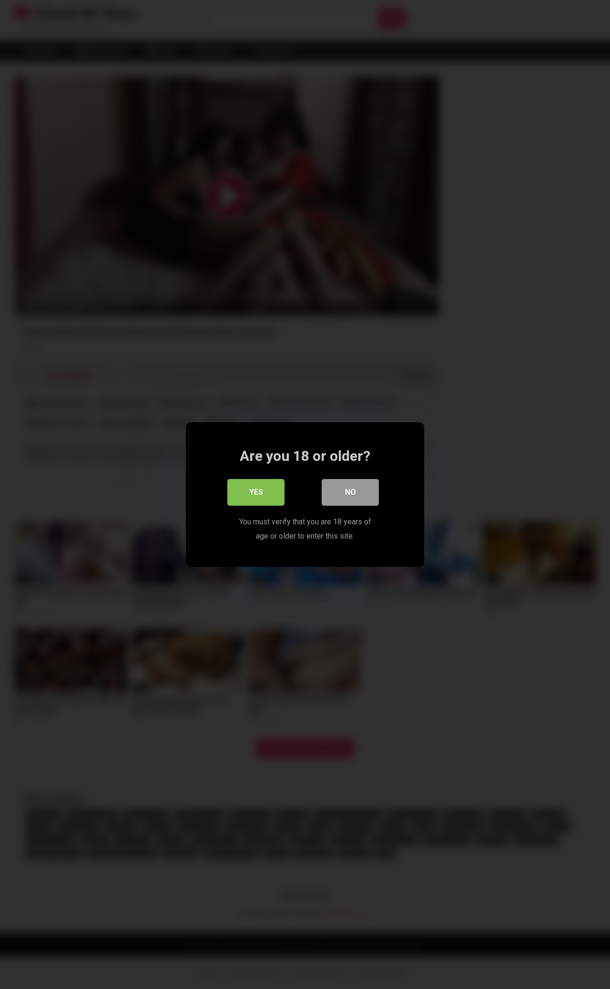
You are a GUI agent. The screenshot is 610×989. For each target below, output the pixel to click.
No (350, 492)
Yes (256, 492)
